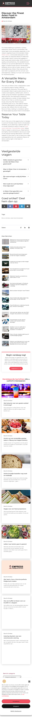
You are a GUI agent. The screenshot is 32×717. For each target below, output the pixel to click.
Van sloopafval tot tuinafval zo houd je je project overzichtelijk (19, 269)
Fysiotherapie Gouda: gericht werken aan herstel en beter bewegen (17, 321)
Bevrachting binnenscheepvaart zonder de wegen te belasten (18, 255)
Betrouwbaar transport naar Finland (19, 290)
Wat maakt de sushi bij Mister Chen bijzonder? (16, 185)
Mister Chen (5, 54)
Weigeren (16, 706)
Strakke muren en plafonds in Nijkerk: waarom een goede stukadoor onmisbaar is (18, 328)
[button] (29, 681)
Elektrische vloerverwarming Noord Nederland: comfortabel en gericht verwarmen (19, 241)
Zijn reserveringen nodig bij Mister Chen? (16, 177)
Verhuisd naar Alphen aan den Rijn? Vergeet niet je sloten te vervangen (19, 313)
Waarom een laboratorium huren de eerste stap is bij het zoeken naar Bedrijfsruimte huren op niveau (19, 343)
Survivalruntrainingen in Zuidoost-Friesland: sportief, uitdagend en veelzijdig (19, 285)
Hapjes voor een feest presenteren (15, 509)
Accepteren (16, 701)
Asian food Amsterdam (17, 218)
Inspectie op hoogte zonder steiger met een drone (19, 262)
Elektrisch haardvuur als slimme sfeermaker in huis (18, 276)
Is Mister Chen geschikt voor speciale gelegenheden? (16, 192)
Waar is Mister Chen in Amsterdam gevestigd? (16, 170)
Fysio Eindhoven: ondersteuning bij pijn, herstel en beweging (19, 305)
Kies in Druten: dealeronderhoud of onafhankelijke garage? (19, 335)
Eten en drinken (7, 21)
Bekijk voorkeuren (16, 711)
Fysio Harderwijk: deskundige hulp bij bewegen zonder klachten (19, 298)
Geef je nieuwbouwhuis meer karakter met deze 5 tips (18, 247)
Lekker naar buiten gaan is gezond (15, 544)
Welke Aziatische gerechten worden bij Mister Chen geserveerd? (16, 162)
